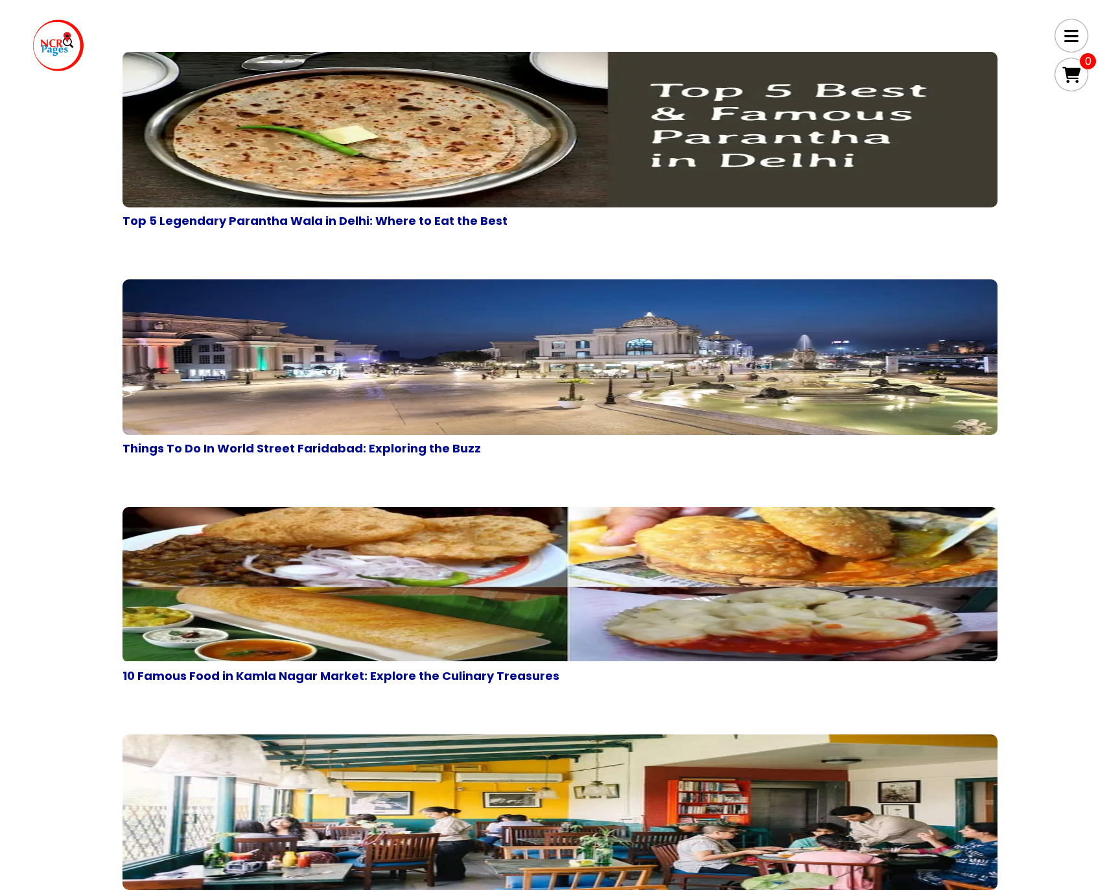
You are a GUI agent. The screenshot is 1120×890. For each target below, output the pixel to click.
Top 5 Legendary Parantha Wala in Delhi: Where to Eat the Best (315, 221)
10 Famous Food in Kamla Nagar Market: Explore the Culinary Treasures (340, 676)
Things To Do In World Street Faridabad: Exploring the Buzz (301, 448)
